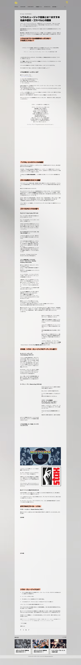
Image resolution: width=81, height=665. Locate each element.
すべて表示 (64, 557)
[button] (67, 2)
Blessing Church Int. (49, 576)
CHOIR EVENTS (31, 6)
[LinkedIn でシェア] (26, 550)
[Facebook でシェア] (20, 550)
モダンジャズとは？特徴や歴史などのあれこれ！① (40, 571)
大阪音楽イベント (39, 6)
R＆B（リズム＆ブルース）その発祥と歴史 (58, 571)
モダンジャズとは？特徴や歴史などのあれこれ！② (22, 571)
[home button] (16, 2)
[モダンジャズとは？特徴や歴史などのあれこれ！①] (41, 564)
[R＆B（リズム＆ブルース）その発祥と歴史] (58, 564)
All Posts (16, 6)
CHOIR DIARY (22, 6)
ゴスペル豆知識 (23, 543)
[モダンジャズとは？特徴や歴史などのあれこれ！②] (23, 564)
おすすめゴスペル (47, 6)
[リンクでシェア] (28, 550)
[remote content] (51, 79)
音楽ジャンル (22, 546)
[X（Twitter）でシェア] (23, 550)
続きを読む (54, 6)
